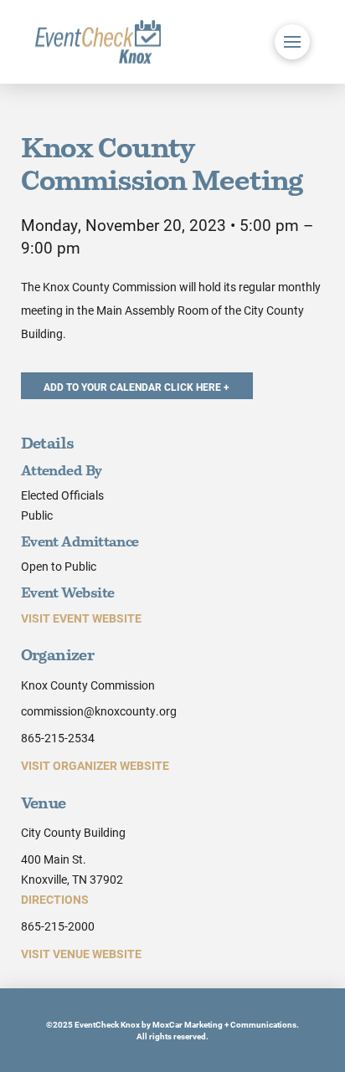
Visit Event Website (81, 618)
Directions (55, 899)
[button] (292, 41)
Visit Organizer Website (95, 765)
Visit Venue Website (81, 954)
